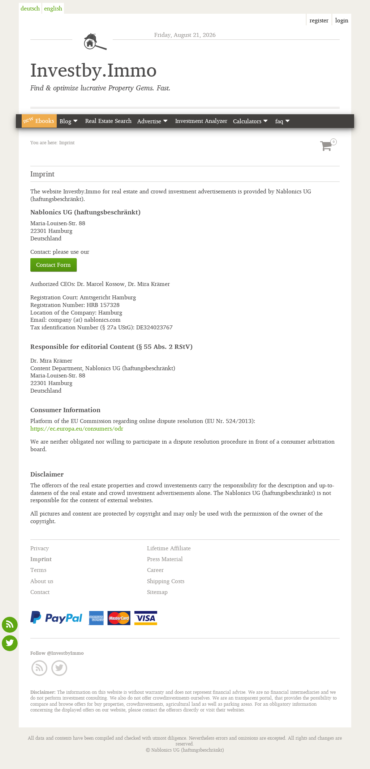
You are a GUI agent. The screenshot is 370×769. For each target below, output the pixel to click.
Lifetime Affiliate (169, 548)
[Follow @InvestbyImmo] (10, 642)
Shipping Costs (165, 581)
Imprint (41, 559)
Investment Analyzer (201, 120)
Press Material (165, 559)
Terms (38, 570)
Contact (40, 591)
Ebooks (38, 120)
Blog (65, 121)
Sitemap (157, 591)
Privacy (39, 548)
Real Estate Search (108, 120)
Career (155, 570)
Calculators (247, 121)
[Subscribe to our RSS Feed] (10, 623)
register (319, 20)
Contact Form (53, 264)
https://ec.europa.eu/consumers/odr (76, 428)
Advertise (149, 121)
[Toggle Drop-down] (75, 121)
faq (279, 121)
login (341, 20)
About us (41, 581)
